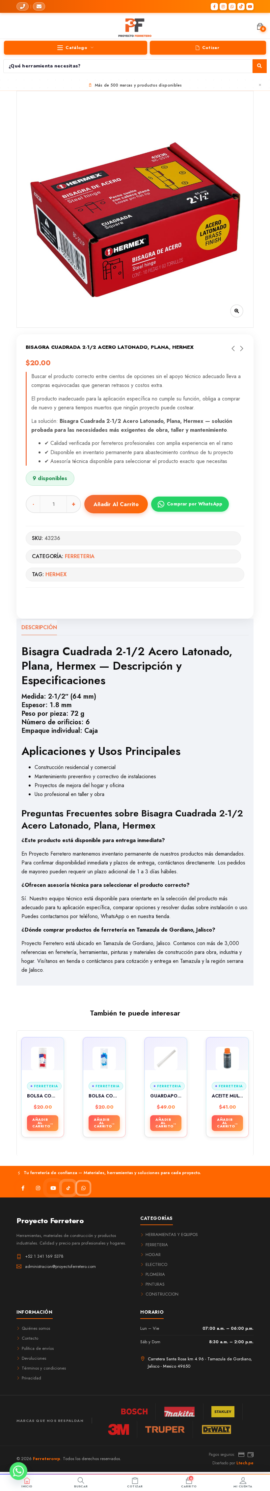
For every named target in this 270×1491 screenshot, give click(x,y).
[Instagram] (223, 6)
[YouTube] (250, 6)
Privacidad (31, 1378)
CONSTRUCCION (162, 1294)
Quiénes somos (36, 1328)
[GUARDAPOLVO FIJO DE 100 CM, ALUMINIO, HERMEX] (165, 1058)
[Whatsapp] (18, 1474)
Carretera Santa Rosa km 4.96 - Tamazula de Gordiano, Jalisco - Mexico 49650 (200, 1362)
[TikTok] (241, 6)
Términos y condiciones (44, 1368)
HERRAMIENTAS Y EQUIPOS (172, 1234)
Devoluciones (34, 1358)
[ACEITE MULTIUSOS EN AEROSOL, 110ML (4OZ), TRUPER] (227, 1058)
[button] (260, 26)
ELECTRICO (156, 1264)
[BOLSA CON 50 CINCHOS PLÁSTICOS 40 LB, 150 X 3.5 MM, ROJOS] (42, 1058)
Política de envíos (38, 1348)
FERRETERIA (79, 556)
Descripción (39, 627)
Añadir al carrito (116, 504)
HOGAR (153, 1254)
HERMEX (56, 574)
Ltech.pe (245, 1463)
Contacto (30, 1338)
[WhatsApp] (232, 6)
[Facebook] (214, 6)
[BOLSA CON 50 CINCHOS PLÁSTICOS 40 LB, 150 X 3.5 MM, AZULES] (104, 1058)
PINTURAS (155, 1284)
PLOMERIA (155, 1274)
